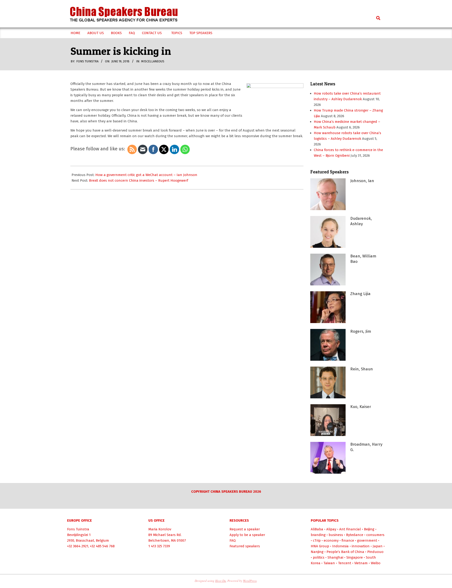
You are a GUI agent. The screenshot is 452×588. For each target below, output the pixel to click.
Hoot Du (220, 581)
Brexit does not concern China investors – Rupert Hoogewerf (138, 180)
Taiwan (329, 563)
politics (318, 557)
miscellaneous (152, 61)
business (336, 535)
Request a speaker (245, 529)
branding (318, 535)
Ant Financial (350, 529)
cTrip (317, 540)
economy (331, 540)
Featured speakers (245, 546)
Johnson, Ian (362, 180)
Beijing (369, 529)
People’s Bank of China (345, 552)
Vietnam (361, 563)
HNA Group (320, 546)
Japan (378, 546)
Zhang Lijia (360, 293)
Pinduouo (375, 552)
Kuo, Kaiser (360, 406)
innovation (361, 546)
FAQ (233, 540)
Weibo (375, 563)
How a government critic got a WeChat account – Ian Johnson (146, 175)
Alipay (331, 529)
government (367, 540)
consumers (375, 535)
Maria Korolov (159, 529)
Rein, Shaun (361, 369)
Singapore (354, 557)
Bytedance (354, 535)
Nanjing (317, 552)
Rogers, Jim (360, 331)
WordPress (250, 581)
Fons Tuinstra (78, 529)
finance (348, 540)
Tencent (344, 563)
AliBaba (317, 529)
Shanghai (335, 557)
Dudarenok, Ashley (361, 221)
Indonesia (340, 546)
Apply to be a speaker (247, 535)
